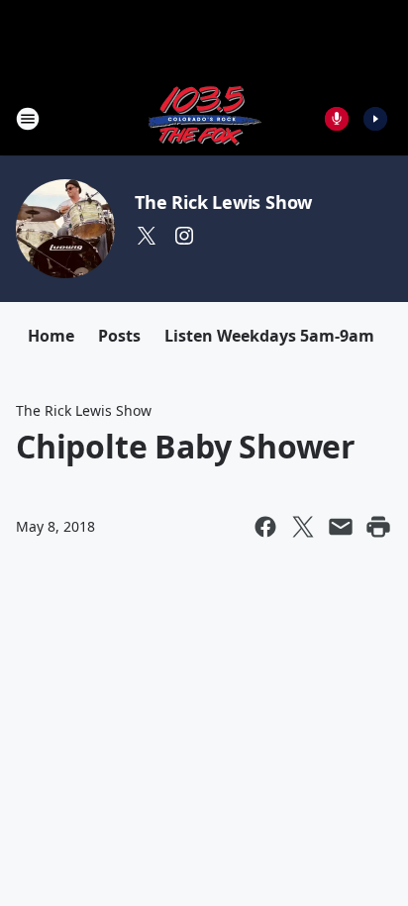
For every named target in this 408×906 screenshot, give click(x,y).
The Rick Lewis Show (223, 202)
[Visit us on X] (146, 236)
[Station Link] (204, 118)
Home (51, 336)
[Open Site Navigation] (28, 119)
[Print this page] (378, 527)
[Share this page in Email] (341, 527)
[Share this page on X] (303, 527)
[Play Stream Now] (375, 119)
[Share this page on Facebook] (265, 527)
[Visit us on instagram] (184, 236)
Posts (119, 336)
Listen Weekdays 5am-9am (269, 336)
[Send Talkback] (337, 119)
